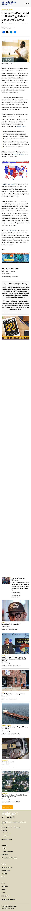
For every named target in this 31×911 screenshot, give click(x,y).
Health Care (5, 854)
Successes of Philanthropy (9, 899)
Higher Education (8, 851)
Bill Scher (5, 629)
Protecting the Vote (7, 867)
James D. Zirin (6, 801)
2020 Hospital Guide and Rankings (11, 827)
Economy (3, 655)
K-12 (4, 848)
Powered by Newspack (8, 908)
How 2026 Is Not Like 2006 (11, 624)
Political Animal (8, 10)
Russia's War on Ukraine (6, 725)
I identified (12, 230)
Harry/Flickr (9, 63)
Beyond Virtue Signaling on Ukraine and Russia (15, 728)
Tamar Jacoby (6, 733)
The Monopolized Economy (9, 858)
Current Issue (7, 833)
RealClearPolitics (19, 154)
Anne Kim (5, 699)
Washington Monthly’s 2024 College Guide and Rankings (14, 823)
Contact (4, 889)
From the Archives (7, 839)
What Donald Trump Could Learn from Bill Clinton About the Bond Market (14, 659)
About (3, 883)
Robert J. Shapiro (7, 665)
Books (3, 692)
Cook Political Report (8, 184)
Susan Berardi (6, 767)
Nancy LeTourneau (9, 27)
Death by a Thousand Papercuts (13, 694)
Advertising (5, 886)
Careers (4, 892)
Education (4, 845)
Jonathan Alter (17, 595)
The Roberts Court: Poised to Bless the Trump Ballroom (14, 796)
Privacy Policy (6, 896)
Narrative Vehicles (8, 762)
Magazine (4, 830)
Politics (3, 622)
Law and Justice (4, 760)
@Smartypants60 (6, 273)
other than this (21, 126)
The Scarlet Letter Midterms (18, 579)
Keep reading (16, 592)
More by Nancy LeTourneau (10, 276)
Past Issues (6, 836)
